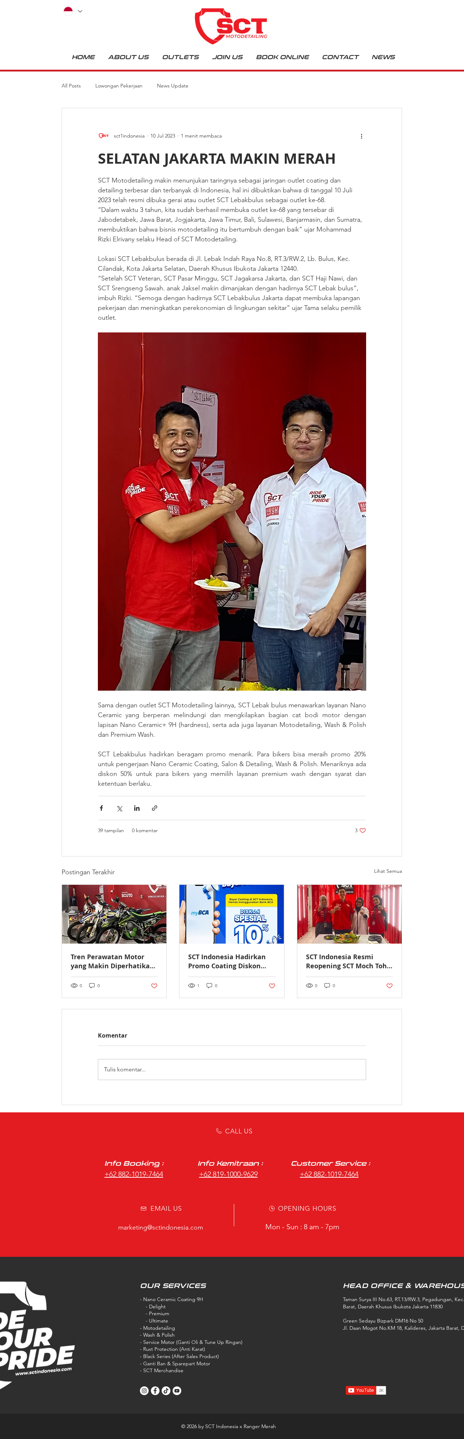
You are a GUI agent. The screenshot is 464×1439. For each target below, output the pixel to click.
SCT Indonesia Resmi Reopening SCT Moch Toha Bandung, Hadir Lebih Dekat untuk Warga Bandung (348, 961)
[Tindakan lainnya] (361, 135)
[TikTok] (166, 1390)
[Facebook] (155, 1390)
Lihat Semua (388, 871)
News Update (172, 85)
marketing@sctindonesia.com (160, 1227)
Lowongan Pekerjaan (118, 85)
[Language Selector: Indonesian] (72, 11)
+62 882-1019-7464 (329, 1174)
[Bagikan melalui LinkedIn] (136, 808)
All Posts (71, 85)
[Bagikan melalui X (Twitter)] (119, 808)
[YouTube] (177, 1390)
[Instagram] (144, 1390)
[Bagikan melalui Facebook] (101, 808)
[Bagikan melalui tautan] (154, 808)
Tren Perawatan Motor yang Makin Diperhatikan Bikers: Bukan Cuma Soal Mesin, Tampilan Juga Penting (112, 961)
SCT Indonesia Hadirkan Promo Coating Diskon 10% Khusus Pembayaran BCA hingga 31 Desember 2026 (229, 961)
